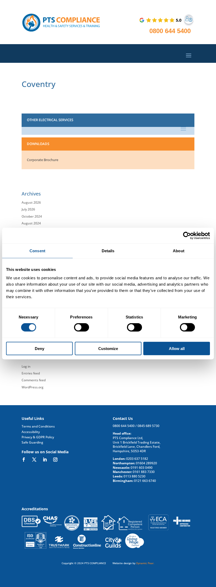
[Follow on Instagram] (55, 459)
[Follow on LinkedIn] (45, 459)
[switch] (81, 327)
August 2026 (31, 202)
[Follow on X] (34, 459)
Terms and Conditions (38, 426)
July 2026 (28, 209)
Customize (108, 348)
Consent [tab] (37, 251)
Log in (26, 366)
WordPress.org (32, 387)
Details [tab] (108, 251)
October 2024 (32, 216)
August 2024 (31, 223)
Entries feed (31, 373)
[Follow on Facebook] (23, 459)
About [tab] (178, 251)
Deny (39, 348)
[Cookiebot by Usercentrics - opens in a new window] (187, 236)
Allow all (177, 348)
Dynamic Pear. (145, 563)
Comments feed (34, 380)
